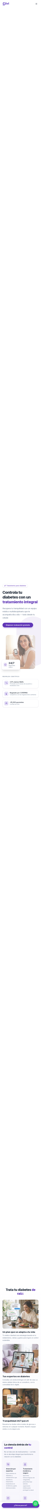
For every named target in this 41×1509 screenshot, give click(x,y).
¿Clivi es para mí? (20, 1505)
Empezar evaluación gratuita (18, 625)
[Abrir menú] (36, 4)
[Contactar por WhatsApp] (35, 1503)
